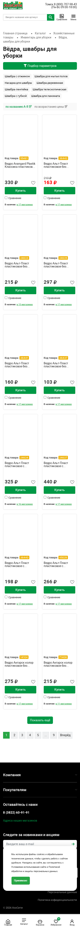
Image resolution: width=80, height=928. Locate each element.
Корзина (40, 925)
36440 (24, 557)
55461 (24, 158)
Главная (8, 925)
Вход (72, 925)
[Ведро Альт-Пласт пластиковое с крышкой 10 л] (20, 431)
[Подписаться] (73, 844)
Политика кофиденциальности (57, 899)
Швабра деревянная (50, 82)
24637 (63, 457)
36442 (63, 158)
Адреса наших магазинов (20, 820)
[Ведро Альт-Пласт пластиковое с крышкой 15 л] (59, 431)
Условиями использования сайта (28, 867)
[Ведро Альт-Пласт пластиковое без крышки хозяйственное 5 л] (59, 331)
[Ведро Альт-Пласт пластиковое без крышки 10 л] (59, 132)
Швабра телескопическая (49, 89)
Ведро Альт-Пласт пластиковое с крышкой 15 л (56, 465)
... (46, 735)
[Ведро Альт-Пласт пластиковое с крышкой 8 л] (59, 531)
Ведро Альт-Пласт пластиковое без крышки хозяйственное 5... (56, 365)
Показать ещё (40, 720)
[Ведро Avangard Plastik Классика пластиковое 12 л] (20, 132)
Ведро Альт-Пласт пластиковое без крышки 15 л (56, 265)
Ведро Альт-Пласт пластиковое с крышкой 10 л (17, 465)
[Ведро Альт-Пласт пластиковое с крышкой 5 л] (20, 531)
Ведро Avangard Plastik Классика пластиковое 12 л (20, 165)
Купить (20, 190)
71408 (63, 657)
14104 (24, 657)
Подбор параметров (42, 66)
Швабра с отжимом (17, 76)
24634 (24, 457)
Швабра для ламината (45, 95)
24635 (63, 257)
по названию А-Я (17, 106)
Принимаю (20, 880)
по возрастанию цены (49, 106)
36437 (63, 357)
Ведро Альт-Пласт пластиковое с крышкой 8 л (56, 564)
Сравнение (61, 19)
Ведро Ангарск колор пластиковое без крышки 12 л (19, 664)
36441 (24, 357)
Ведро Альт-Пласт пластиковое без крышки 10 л (56, 165)
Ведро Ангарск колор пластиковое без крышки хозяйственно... (58, 664)
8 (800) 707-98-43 (65, 4)
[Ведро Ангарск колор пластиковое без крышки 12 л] (20, 631)
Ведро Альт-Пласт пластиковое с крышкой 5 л (17, 564)
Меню (73, 19)
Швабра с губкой (16, 95)
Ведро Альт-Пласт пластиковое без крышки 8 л (17, 365)
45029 (63, 557)
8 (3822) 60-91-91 (16, 812)
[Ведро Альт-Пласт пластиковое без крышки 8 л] (20, 331)
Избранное (56, 922)
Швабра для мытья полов (50, 76)
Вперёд (65, 735)
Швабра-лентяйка (16, 89)
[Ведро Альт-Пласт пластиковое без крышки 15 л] (59, 231)
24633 (24, 257)
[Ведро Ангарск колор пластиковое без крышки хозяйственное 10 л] (59, 631)
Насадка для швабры (18, 82)
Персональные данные (62, 892)
